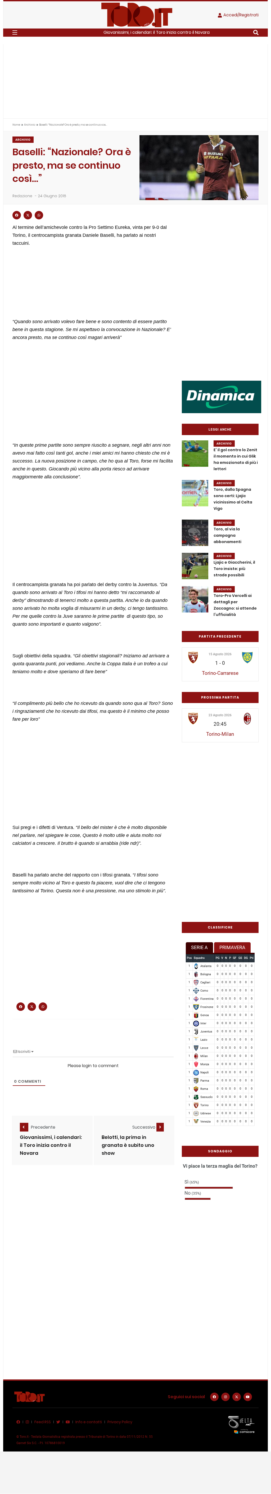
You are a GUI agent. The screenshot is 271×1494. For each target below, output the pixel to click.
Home (16, 125)
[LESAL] (221, 397)
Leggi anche (220, 429)
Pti (252, 958)
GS (240, 958)
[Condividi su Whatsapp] (39, 215)
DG (246, 958)
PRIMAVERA (232, 947)
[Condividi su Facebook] (16, 215)
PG (217, 958)
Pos (189, 958)
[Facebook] (214, 1397)
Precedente (43, 1127)
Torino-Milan (220, 734)
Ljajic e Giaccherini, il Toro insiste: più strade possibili (234, 569)
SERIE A (199, 947)
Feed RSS (42, 1422)
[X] (236, 1397)
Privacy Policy (119, 1422)
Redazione (22, 196)
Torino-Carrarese (220, 673)
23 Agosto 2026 (220, 715)
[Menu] (14, 32)
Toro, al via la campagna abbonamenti (227, 535)
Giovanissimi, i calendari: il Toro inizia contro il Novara (156, 32)
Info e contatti (88, 1422)
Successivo (144, 1127)
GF (234, 958)
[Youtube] (247, 1397)
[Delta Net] (241, 1424)
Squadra (199, 958)
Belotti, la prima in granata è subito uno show (128, 1145)
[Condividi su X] (28, 215)
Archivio (29, 125)
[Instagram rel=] (225, 1397)
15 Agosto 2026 (220, 654)
